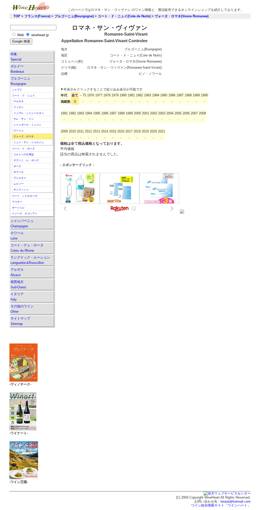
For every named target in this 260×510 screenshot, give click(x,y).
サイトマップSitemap (20, 321)
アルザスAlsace (17, 272)
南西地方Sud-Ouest (18, 284)
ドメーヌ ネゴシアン (24, 213)
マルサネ (18, 101)
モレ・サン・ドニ (23, 118)
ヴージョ (18, 130)
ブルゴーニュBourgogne (20, 81)
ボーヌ (17, 166)
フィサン (18, 107)
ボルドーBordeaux (17, 68)
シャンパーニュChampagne (22, 223)
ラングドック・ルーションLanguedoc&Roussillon (30, 260)
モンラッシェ (21, 189)
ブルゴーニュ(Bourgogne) (74, 16)
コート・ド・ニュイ (23, 95)
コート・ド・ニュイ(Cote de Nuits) (124, 16)
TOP (16, 16)
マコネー (17, 201)
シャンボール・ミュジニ (27, 124)
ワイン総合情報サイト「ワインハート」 (221, 505)
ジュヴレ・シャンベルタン (28, 113)
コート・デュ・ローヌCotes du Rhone (26, 247)
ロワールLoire (17, 235)
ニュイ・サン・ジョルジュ (28, 142)
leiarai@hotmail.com (236, 501)
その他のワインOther (22, 308)
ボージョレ (18, 207)
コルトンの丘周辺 (23, 154)
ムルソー (18, 183)
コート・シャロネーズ (24, 195)
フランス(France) (37, 16)
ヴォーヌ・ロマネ (23, 136)
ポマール (18, 172)
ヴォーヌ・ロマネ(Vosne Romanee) (181, 16)
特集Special (15, 56)
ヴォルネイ (19, 177)
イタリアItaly (17, 296)
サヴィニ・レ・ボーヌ (26, 160)
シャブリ (17, 89)
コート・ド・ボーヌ (23, 148)
